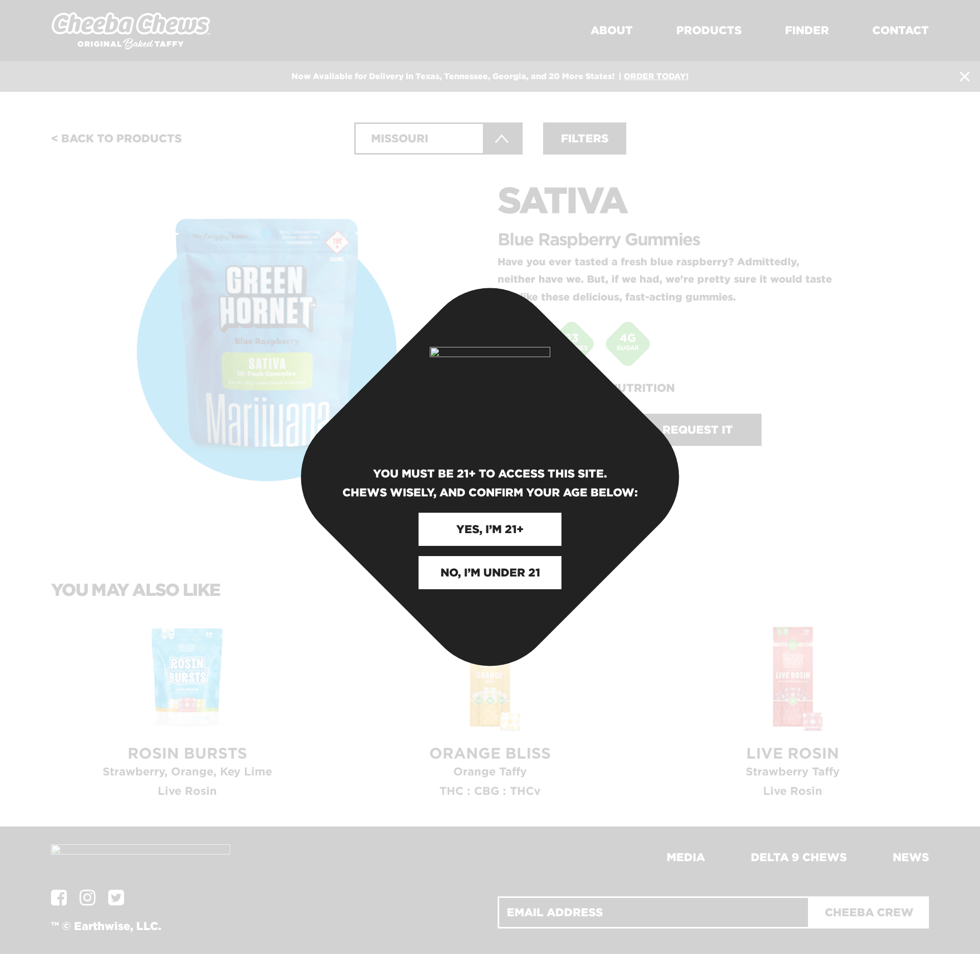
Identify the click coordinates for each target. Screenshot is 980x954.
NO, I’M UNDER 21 (490, 572)
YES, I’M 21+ (490, 529)
